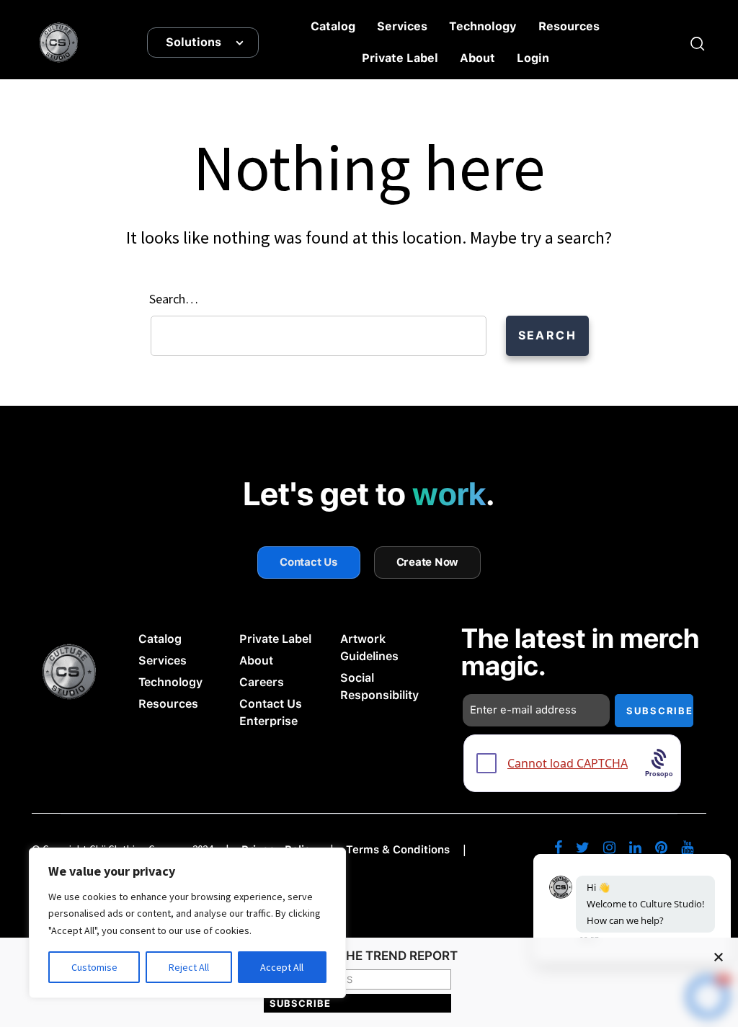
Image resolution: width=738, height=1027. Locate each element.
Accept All (281, 967)
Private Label (400, 58)
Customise (94, 967)
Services (402, 26)
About (477, 58)
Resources (569, 26)
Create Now (427, 562)
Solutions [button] (193, 42)
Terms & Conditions (398, 849)
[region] (187, 923)
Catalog (333, 26)
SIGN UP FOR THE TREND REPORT (358, 956)
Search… (173, 298)
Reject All (189, 967)
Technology (483, 26)
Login (533, 58)
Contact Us (309, 562)
